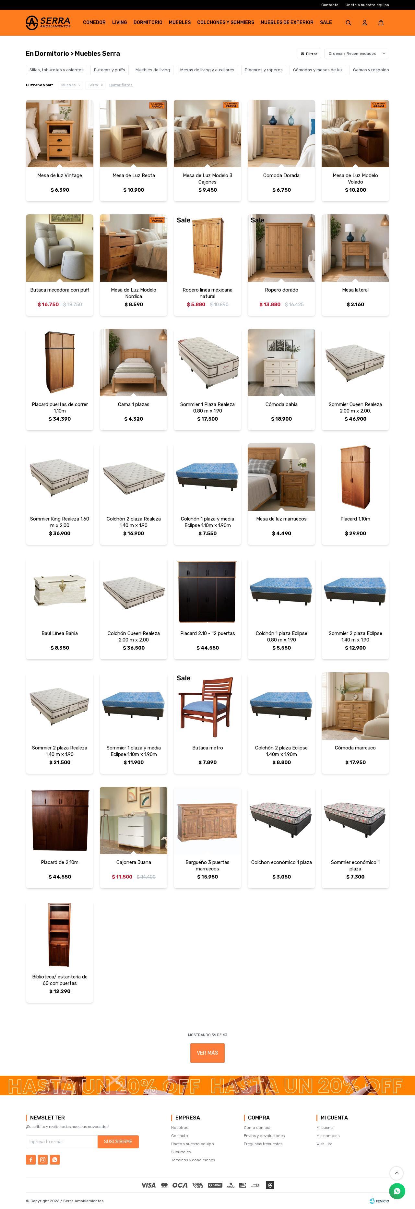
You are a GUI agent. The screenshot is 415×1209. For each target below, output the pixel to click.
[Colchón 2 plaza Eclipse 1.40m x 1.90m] (281, 706)
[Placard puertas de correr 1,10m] (59, 362)
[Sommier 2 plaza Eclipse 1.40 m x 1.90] (355, 591)
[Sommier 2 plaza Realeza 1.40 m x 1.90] (59, 706)
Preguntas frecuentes (263, 1144)
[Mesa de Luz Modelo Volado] (355, 133)
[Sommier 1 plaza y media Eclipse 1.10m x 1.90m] (133, 706)
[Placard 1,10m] (355, 477)
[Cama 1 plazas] (133, 362)
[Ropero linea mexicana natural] (207, 248)
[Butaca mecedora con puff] (59, 248)
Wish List (324, 1144)
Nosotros (179, 1127)
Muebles (180, 22)
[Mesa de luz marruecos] (281, 477)
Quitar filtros (121, 85)
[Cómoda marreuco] (355, 706)
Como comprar (258, 1127)
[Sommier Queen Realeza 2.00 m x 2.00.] (355, 362)
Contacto (329, 5)
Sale (326, 22)
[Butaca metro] (207, 706)
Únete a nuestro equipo (367, 5)
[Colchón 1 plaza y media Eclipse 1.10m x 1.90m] (207, 477)
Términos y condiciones (193, 1160)
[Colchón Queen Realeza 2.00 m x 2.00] (133, 591)
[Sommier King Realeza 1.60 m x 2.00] (59, 477)
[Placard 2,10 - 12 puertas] (207, 591)
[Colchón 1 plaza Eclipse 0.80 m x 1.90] (281, 591)
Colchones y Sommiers (225, 22)
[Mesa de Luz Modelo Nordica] (133, 248)
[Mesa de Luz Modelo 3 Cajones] (207, 133)
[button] (348, 23)
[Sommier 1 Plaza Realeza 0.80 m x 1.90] (207, 362)
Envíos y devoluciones (264, 1135)
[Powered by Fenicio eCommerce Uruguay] (379, 1201)
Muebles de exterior (287, 22)
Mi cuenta (325, 1127)
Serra (93, 85)
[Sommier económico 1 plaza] (355, 820)
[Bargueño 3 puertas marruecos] (207, 820)
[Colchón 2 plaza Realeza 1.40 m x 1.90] (133, 477)
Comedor (94, 22)
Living (119, 22)
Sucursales (181, 1152)
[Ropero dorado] (281, 248)
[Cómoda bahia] (281, 362)
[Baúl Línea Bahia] (59, 591)
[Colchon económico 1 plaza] (281, 820)
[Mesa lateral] (355, 248)
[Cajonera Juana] (133, 820)
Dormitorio (148, 22)
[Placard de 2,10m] (59, 820)
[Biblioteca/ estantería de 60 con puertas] (59, 935)
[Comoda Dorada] (281, 133)
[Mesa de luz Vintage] (59, 133)
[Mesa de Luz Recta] (133, 133)
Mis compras (327, 1135)
